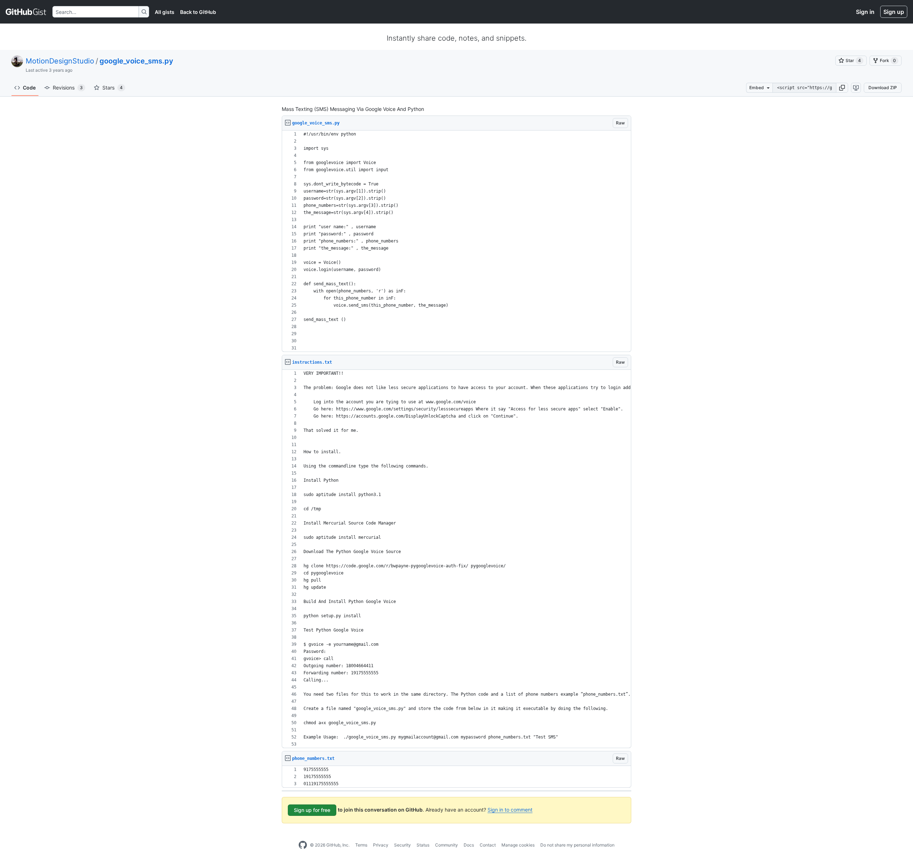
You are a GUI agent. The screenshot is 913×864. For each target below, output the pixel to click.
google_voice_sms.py (136, 61)
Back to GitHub (198, 12)
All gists (164, 12)
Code (29, 88)
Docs (469, 845)
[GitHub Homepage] (303, 845)
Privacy (380, 845)
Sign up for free (312, 810)
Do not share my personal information (577, 845)
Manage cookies (518, 845)
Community (446, 845)
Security (402, 845)
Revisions (68, 88)
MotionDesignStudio (60, 61)
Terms (361, 845)
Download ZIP (882, 87)
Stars (112, 88)
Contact (488, 845)
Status (423, 845)
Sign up (893, 11)
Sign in (865, 11)
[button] (842, 88)
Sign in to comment (510, 810)
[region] (456, 241)
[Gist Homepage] (26, 11)
